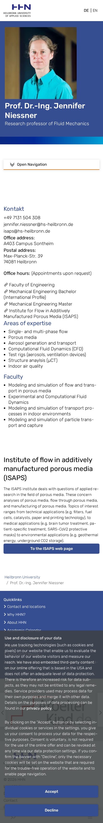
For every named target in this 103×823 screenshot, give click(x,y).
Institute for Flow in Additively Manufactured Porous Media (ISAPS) (41, 313)
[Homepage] (17, 12)
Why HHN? (16, 614)
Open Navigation (32, 164)
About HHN (16, 622)
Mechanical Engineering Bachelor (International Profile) (40, 294)
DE (86, 10)
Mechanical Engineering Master (40, 304)
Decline (51, 810)
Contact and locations (26, 606)
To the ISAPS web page (51, 548)
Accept (51, 791)
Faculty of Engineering (32, 285)
